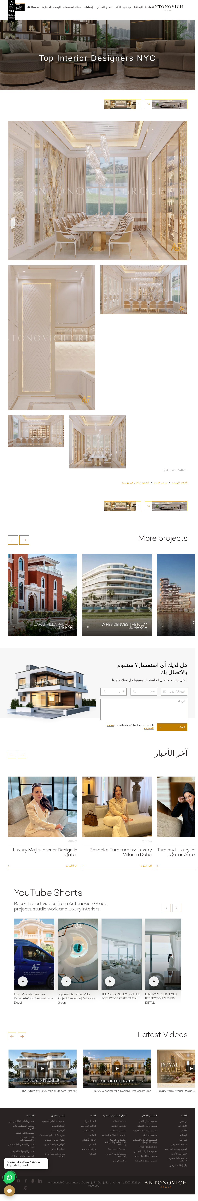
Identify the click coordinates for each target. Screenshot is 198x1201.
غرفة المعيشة (89, 1149)
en (28, 7)
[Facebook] (26, 1181)
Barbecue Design (117, 1149)
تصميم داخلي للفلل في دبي (21, 1121)
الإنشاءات (182, 1126)
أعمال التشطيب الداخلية (114, 1116)
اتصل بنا (183, 1140)
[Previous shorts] (166, 908)
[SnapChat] (33, 1181)
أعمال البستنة (58, 1126)
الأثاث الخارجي (88, 1126)
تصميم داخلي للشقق (147, 1126)
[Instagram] (18, 1181)
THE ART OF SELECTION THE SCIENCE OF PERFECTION (121, 996)
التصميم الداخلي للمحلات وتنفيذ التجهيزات (145, 1141)
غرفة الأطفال (89, 1140)
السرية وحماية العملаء (176, 1149)
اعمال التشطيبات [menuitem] (72, 7)
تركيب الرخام (119, 1161)
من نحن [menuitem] (127, 7)
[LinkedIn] (40, 1181)
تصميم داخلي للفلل (148, 1121)
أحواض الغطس (57, 1149)
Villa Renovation (148, 1147)
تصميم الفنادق (150, 1135)
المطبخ (92, 1154)
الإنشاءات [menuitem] (89, 7)
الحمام (92, 1145)
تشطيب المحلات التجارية (114, 1135)
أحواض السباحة (57, 1131)
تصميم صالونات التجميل (145, 1151)
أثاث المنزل (90, 1121)
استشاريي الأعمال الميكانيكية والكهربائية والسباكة (115, 1142)
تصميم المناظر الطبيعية (53, 1121)
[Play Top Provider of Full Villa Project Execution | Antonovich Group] (78, 954)
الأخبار (184, 1131)
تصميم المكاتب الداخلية (146, 1156)
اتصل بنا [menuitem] (149, 7)
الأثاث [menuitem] (118, 7)
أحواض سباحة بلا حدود (54, 1145)
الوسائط (183, 1135)
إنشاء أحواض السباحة (54, 1140)
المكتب (92, 1135)
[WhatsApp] (9, 1177)
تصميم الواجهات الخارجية (145, 1131)
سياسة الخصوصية (178, 1145)
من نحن (183, 1121)
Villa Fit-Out (119, 1121)
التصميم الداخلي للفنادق (22, 1156)
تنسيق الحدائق (58, 1116)
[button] (13, 540)
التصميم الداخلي (149, 1116)
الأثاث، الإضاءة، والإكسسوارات (27, 1139)
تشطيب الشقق (118, 1126)
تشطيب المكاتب (118, 1131)
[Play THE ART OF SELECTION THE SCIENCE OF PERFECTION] (122, 954)
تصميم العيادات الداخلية (146, 1161)
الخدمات (30, 1116)
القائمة (184, 1116)
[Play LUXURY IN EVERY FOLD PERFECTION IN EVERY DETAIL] (165, 954)
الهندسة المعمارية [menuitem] (51, 7)
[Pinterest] (26, 1188)
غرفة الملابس (89, 1131)
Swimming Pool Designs (52, 1135)
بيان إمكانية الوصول (178, 1165)
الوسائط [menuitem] (138, 7)
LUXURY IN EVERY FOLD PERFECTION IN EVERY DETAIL (161, 999)
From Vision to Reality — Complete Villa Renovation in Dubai (33, 999)
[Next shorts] (176, 908)
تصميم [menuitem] (35, 7)
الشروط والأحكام (179, 1154)
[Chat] (9, 1190)
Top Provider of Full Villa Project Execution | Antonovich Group (77, 999)
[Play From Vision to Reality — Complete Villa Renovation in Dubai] (34, 954)
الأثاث (93, 1116)
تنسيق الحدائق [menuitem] (104, 7)
